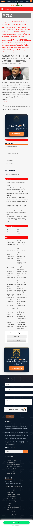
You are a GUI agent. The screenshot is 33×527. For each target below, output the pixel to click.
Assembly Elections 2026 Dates (14, 201)
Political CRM (10, 492)
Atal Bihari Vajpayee (6, 40)
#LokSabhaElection (11, 29)
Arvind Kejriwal (26, 36)
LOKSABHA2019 (11, 251)
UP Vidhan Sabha (9, 150)
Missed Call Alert (11, 462)
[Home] (16, 5)
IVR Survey (9, 503)
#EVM (25, 22)
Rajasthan (14, 50)
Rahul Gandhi (7, 50)
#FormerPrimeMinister (6, 24)
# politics (26, 31)
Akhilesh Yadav (8, 106)
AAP (15, 37)
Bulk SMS (9, 505)
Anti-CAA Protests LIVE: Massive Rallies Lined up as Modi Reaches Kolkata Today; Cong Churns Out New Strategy (17, 210)
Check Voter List (9, 164)
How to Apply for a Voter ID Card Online (11, 273)
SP (5, 109)
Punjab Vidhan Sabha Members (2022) (21, 312)
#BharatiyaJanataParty (6, 22)
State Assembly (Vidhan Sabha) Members (21, 307)
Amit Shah (21, 36)
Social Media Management (13, 507)
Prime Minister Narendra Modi (13, 47)
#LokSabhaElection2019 (23, 29)
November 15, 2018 (15, 63)
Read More (4, 101)
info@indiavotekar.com (10, 442)
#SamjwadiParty (12, 34)
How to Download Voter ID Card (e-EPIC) (11, 279)
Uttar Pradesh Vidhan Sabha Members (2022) (11, 307)
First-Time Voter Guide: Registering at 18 (21, 301)
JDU (9, 42)
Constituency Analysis (12, 514)
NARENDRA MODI (11, 244)
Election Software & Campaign (12, 174)
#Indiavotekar (21, 27)
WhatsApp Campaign (12, 460)
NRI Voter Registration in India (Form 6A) (11, 290)
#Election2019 (17, 22)
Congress (22, 40)
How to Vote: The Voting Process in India (21, 284)
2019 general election (8, 36)
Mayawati (11, 45)
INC (7, 229)
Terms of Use (10, 316)
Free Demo (9, 509)
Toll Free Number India (12, 468)
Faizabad (19, 106)
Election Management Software (14, 490)
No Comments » (14, 109)
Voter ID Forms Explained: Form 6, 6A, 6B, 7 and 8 (11, 296)
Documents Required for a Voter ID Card (11, 284)
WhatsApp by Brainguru (16, 525)
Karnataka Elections (23, 42)
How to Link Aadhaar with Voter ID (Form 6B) (22, 290)
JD (7, 233)
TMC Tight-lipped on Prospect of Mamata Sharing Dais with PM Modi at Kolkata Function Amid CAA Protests (17, 218)
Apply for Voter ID (10, 160)
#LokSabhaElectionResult (7, 31)
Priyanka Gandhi (25, 47)
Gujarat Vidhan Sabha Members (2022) (21, 318)
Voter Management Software (13, 494)
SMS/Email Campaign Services (14, 466)
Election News (10, 326)
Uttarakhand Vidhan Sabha (12, 153)
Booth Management (11, 496)
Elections (9, 322)
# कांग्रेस (23, 34)
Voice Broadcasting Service (13, 464)
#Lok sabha (4, 29)
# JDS (27, 27)
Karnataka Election (14, 42)
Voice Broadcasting (11, 501)
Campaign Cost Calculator (13, 511)
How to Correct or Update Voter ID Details (21, 279)
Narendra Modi (21, 45)
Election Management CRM (13, 471)
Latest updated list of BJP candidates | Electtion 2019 (22, 267)
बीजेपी (6, 52)
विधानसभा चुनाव (11, 52)
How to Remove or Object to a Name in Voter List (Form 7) (22, 296)
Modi (14, 45)
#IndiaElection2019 (19, 24)
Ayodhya (14, 106)
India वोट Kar (5, 63)
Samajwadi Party (26, 106)
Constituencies (21, 322)
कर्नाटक (3, 52)
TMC (18, 50)
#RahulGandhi (5, 34)
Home (8, 240)
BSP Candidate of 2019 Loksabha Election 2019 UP (11, 256)
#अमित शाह (19, 34)
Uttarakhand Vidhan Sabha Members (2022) (11, 312)
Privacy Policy (8, 444)
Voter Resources (21, 324)
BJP (13, 39)
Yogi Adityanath (24, 50)
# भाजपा (28, 34)
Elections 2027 (9, 167)
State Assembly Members (11, 147)
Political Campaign (11, 473)
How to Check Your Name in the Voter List (22, 273)
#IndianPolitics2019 (9, 27)
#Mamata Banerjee (19, 31)
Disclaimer (25, 442)
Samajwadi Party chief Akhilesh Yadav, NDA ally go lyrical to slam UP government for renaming (16, 58)
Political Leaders (11, 324)
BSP (17, 40)
